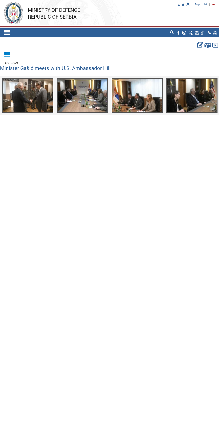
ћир (197, 4)
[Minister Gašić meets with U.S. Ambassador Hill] (27, 95)
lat (205, 4)
